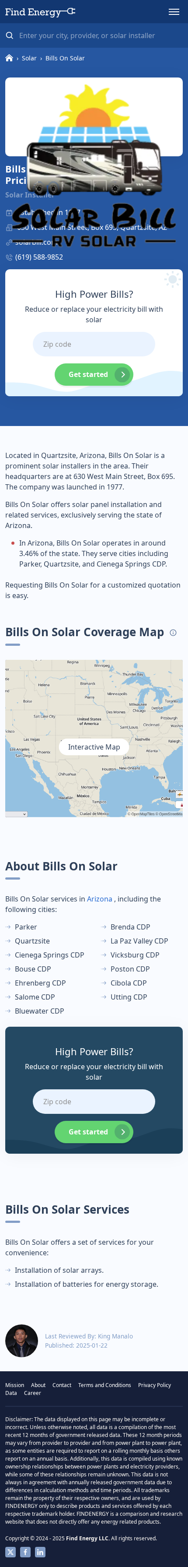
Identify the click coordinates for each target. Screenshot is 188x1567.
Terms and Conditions (104, 1385)
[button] (174, 11)
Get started (88, 374)
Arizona (99, 899)
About (38, 1385)
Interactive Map (94, 747)
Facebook (25, 1552)
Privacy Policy (154, 1385)
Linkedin (40, 1552)
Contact (61, 1385)
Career (32, 1393)
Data (11, 1393)
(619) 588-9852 (39, 257)
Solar (29, 58)
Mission (14, 1385)
